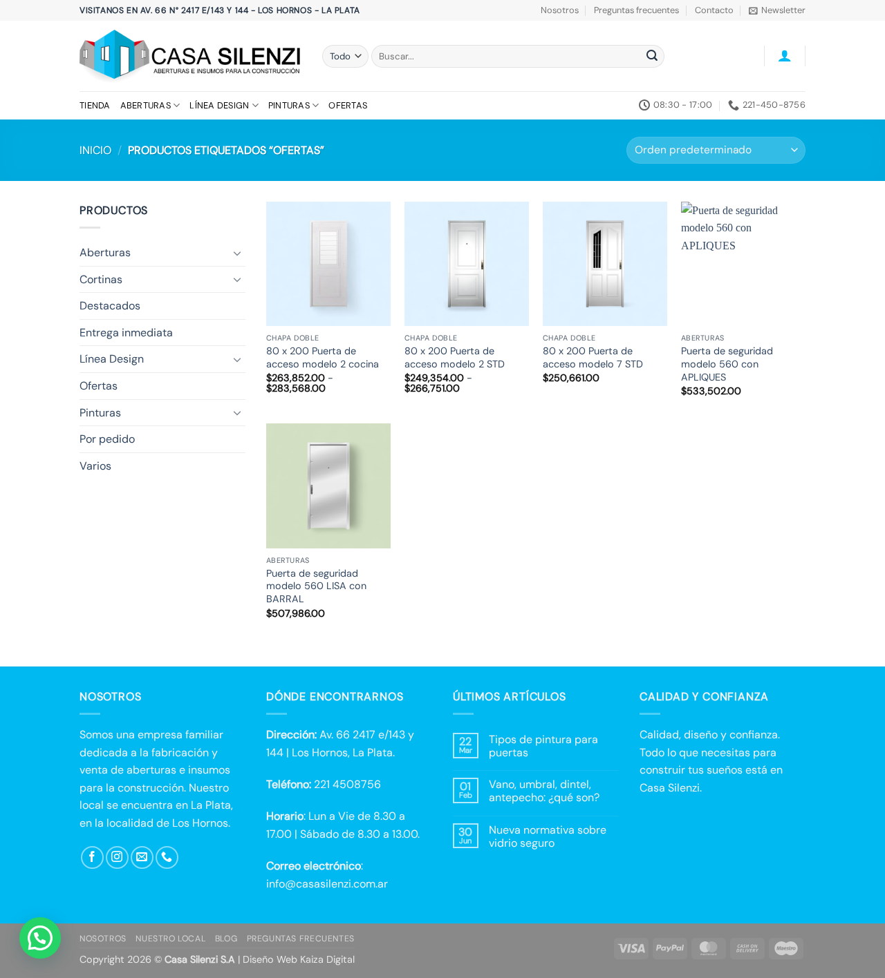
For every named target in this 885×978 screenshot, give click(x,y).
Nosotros (560, 10)
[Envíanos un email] (142, 857)
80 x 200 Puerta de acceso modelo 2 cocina (322, 357)
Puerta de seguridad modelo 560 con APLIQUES (727, 364)
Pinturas (289, 105)
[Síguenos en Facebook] (92, 857)
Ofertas (347, 105)
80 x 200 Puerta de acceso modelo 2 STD (454, 357)
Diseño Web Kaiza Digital (299, 959)
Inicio (95, 150)
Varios (95, 466)
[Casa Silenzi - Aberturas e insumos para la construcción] (190, 56)
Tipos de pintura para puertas (543, 746)
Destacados (110, 305)
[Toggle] (237, 253)
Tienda (95, 105)
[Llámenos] (167, 857)
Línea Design (219, 105)
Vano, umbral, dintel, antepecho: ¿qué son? (544, 791)
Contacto (714, 10)
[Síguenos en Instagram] (117, 857)
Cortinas (101, 279)
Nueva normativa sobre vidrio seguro (547, 836)
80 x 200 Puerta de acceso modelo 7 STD (593, 357)
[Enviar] (652, 56)
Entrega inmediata (126, 332)
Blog (226, 938)
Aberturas (145, 105)
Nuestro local (170, 938)
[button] (777, 10)
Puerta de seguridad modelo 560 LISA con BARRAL (316, 586)
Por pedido (107, 439)
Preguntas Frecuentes (301, 938)
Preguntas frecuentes (636, 10)
